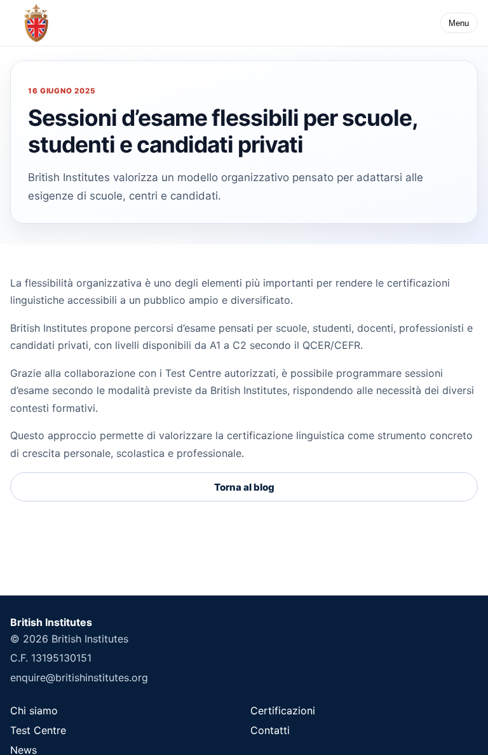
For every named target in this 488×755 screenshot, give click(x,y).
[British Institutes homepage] (36, 23)
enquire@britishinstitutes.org (79, 677)
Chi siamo (34, 710)
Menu (459, 23)
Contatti (270, 730)
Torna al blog (244, 487)
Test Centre (38, 730)
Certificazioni (282, 710)
